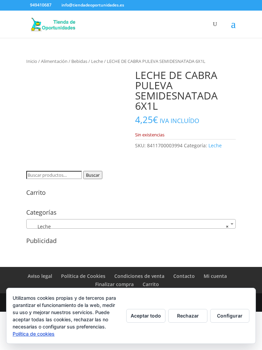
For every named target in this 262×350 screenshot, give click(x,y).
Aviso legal (40, 276)
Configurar (230, 316)
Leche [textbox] (129, 226)
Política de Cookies (83, 276)
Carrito (151, 284)
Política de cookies (34, 334)
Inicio (31, 61)
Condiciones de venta (139, 276)
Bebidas (79, 61)
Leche (97, 61)
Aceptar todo (146, 316)
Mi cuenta (215, 276)
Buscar (93, 175)
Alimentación (54, 61)
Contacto (184, 276)
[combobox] (131, 224)
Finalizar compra (114, 284)
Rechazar (188, 316)
